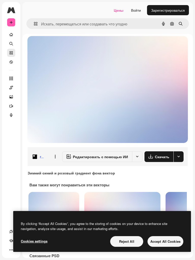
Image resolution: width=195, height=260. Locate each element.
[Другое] (11, 250)
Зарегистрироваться (168, 10)
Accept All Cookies (165, 241)
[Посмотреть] (11, 62)
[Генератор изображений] (11, 97)
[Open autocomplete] (34, 24)
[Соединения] (11, 232)
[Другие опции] (55, 157)
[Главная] (11, 34)
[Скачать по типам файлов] (178, 156)
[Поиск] (11, 44)
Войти (136, 10)
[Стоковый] (11, 53)
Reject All (126, 241)
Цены (118, 10)
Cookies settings (34, 241)
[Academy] (11, 241)
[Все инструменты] (11, 78)
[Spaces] (11, 88)
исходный (61, 45)
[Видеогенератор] (11, 106)
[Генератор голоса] (11, 115)
